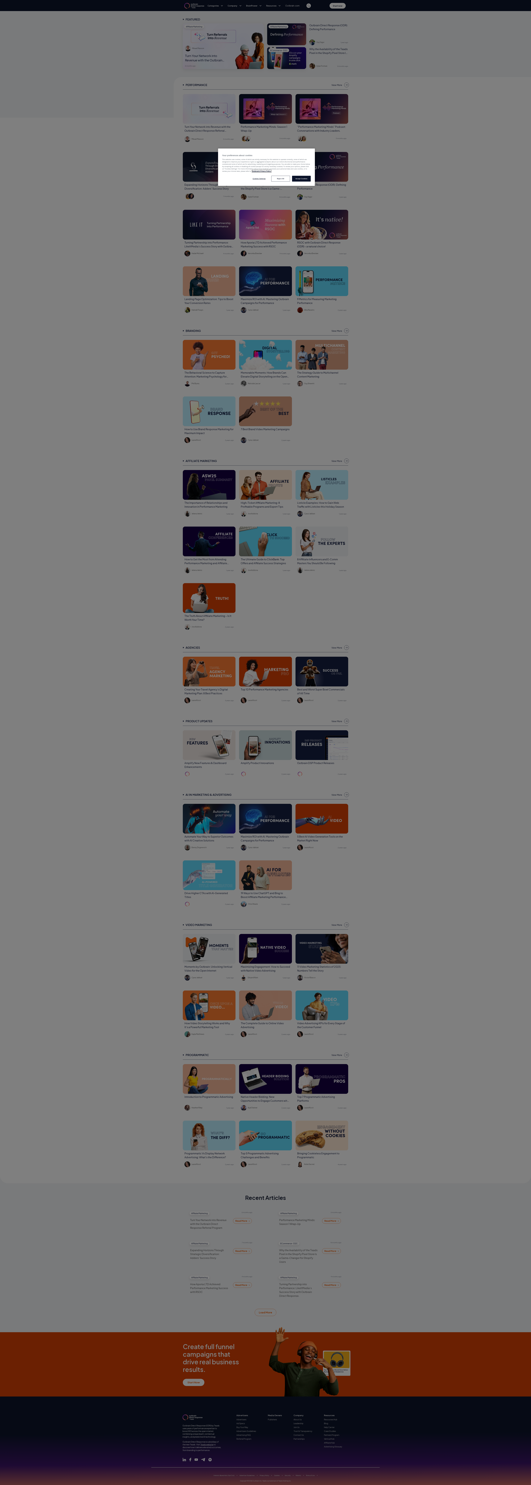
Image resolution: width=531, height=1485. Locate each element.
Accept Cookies (301, 179)
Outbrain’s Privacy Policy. (261, 171)
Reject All (280, 179)
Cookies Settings (259, 179)
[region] (266, 167)
